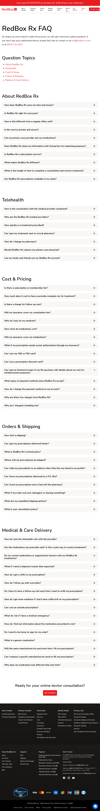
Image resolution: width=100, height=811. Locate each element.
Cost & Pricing (12, 72)
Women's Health (33, 9)
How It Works (6, 761)
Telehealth (10, 68)
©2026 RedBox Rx (33, 803)
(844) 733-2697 (15, 44)
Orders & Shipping (14, 76)
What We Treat (7, 764)
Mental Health (50, 9)
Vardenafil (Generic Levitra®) (48, 775)
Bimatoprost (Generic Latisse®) (49, 763)
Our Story (5, 758)
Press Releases (7, 767)
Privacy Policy (46, 808)
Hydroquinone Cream (45, 760)
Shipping (23, 758)
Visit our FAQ (67, 762)
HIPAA (38, 808)
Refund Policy (24, 764)
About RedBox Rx (14, 64)
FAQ (21, 755)
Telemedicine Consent (61, 808)
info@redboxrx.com (81, 40)
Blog (3, 770)
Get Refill (75, 9)
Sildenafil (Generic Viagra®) (48, 769)
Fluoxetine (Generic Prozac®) (48, 766)
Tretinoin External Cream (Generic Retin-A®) (50, 756)
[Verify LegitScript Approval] (21, 797)
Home (4, 755)
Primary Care (59, 9)
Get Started (50, 693)
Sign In (83, 9)
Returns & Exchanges (27, 761)
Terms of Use (18, 808)
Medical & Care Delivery (17, 80)
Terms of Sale (29, 808)
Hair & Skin (42, 9)
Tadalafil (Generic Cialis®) (47, 772)
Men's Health (23, 9)
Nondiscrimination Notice (78, 808)
